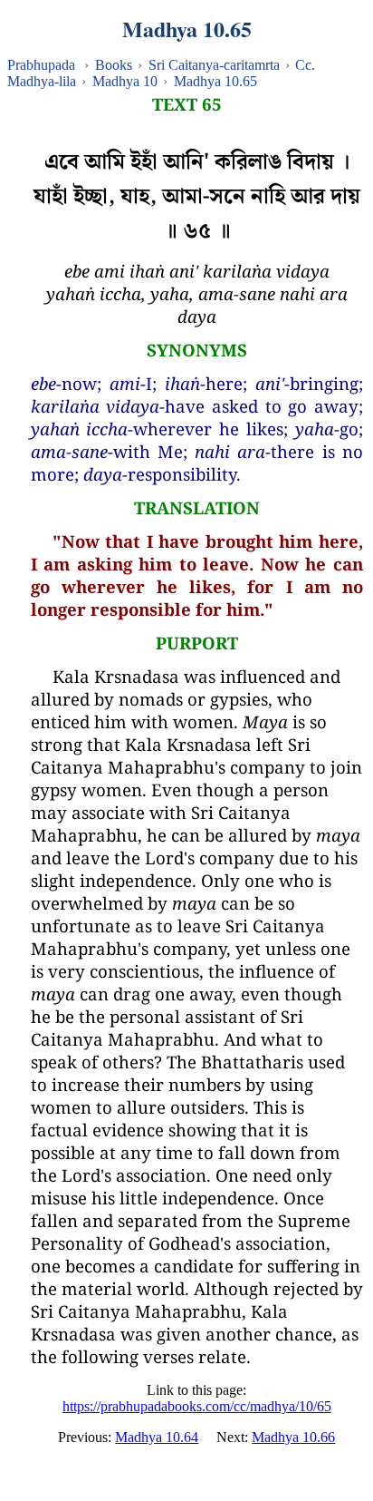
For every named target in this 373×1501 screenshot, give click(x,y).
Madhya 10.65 (215, 81)
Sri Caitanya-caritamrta (214, 65)
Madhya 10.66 (293, 1437)
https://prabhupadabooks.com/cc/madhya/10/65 (196, 1406)
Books (113, 65)
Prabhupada (41, 65)
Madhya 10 (125, 81)
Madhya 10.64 (156, 1437)
